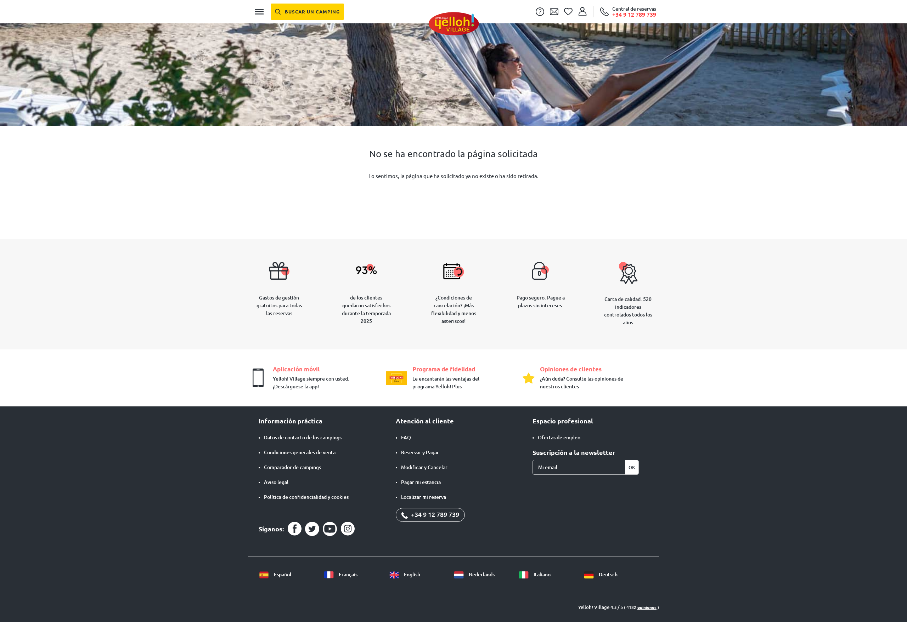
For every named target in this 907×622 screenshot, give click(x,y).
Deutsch (608, 574)
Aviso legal (276, 482)
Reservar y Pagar (420, 452)
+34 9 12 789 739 (434, 514)
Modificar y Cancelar (424, 467)
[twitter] (312, 529)
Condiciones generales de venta (300, 452)
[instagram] (347, 529)
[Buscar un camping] (307, 12)
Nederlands (481, 574)
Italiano (542, 574)
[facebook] (294, 529)
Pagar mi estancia (421, 482)
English (411, 574)
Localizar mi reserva (423, 497)
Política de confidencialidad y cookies (306, 497)
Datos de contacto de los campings (303, 437)
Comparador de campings (292, 467)
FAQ (406, 437)
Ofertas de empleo (559, 437)
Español (282, 574)
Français (347, 574)
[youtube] (330, 529)
